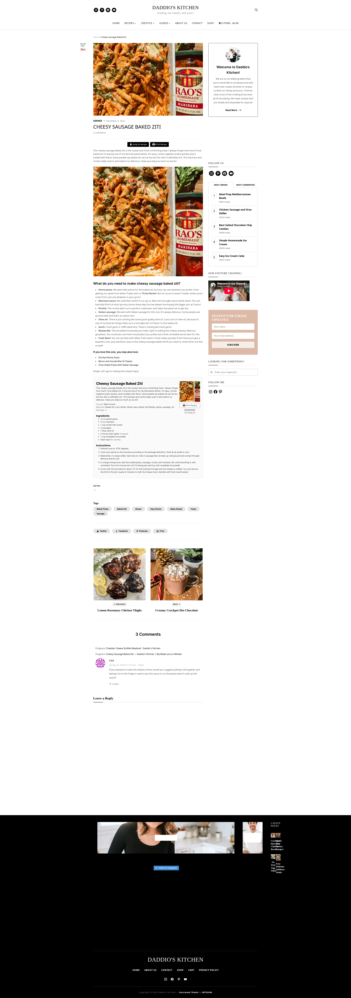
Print (162, 531)
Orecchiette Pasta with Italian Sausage (118, 364)
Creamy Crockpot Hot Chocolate (176, 610)
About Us (181, 23)
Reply (141, 665)
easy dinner (156, 509)
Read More (231, 110)
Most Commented (245, 185)
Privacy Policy (209, 970)
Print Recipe (161, 144)
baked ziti (122, 509)
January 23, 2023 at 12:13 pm (122, 665)
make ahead (176, 509)
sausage (100, 513)
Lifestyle (146, 23)
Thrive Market (149, 293)
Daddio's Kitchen (175, 7)
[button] (185, 410)
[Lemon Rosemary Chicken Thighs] (119, 574)
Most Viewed (220, 185)
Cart (191, 970)
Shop (210, 23)
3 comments (99, 132)
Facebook (123, 531)
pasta (193, 509)
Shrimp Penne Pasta (108, 357)
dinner (138, 509)
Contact (197, 23)
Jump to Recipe (139, 144)
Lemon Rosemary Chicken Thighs (119, 610)
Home (116, 23)
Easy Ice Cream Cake (231, 256)
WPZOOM (207, 992)
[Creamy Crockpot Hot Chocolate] (176, 574)
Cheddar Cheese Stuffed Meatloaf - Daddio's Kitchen (133, 648)
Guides (163, 23)
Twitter (103, 531)
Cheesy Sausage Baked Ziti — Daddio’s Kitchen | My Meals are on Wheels (144, 654)
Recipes (129, 23)
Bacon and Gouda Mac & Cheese (115, 361)
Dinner (97, 120)
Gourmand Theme (188, 992)
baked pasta (102, 509)
